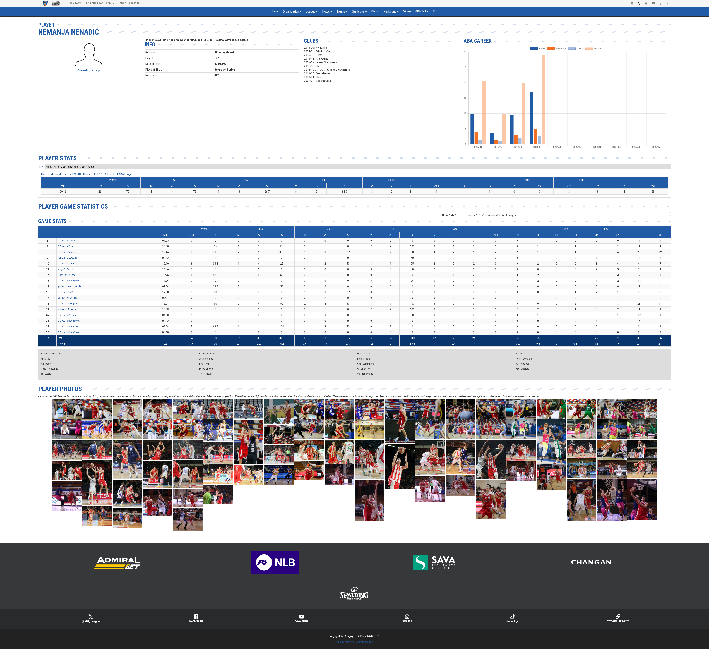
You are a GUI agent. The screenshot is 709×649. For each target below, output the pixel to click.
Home (274, 11)
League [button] (310, 11)
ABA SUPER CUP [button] (129, 3)
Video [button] (407, 11)
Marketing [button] (389, 11)
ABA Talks (421, 11)
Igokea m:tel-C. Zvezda (69, 286)
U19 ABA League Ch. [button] (99, 3)
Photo (375, 11)
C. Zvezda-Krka (65, 246)
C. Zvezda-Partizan (67, 315)
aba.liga (407, 620)
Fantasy (75, 3)
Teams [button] (341, 11)
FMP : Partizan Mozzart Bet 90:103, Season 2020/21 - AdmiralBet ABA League (87, 174)
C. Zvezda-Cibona (67, 240)
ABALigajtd (302, 620)
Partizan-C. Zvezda (67, 258)
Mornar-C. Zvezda (67, 309)
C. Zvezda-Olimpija (67, 303)
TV (434, 11)
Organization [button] (291, 11)
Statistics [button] (358, 11)
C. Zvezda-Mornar (67, 252)
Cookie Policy (364, 641)
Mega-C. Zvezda (66, 269)
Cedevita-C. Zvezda (68, 298)
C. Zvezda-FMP (65, 292)
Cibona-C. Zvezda (67, 275)
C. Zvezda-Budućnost (69, 280)
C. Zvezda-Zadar (66, 263)
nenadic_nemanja (89, 70)
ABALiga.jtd (196, 620)
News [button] (326, 11)
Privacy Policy (345, 641)
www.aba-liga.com (618, 620)
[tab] (41, 167)
